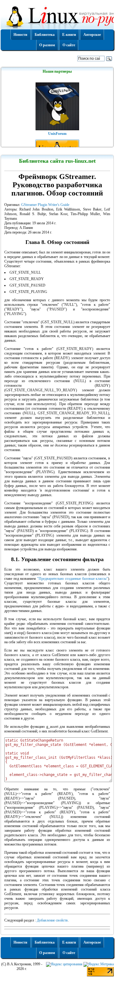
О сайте (69, 45)
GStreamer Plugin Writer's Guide (45, 205)
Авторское (92, 34)
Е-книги (69, 34)
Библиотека (45, 34)
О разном (47, 45)
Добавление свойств (52, 920)
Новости (20, 34)
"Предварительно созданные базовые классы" (72, 578)
